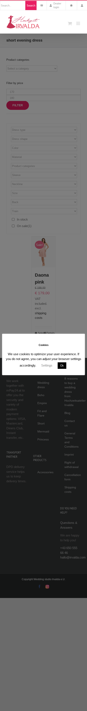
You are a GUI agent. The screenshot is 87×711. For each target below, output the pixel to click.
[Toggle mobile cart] (70, 23)
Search (31, 5)
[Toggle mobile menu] (78, 23)
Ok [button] (62, 365)
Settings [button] (46, 365)
